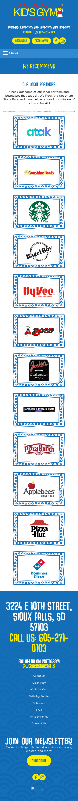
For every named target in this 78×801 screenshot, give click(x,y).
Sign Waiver (41, 41)
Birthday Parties (39, 696)
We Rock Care (39, 689)
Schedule (39, 703)
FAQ (39, 709)
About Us (39, 675)
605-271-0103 (47, 32)
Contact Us (39, 723)
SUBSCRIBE (39, 760)
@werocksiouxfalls (39, 666)
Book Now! (21, 41)
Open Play (39, 682)
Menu (13, 53)
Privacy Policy (39, 716)
